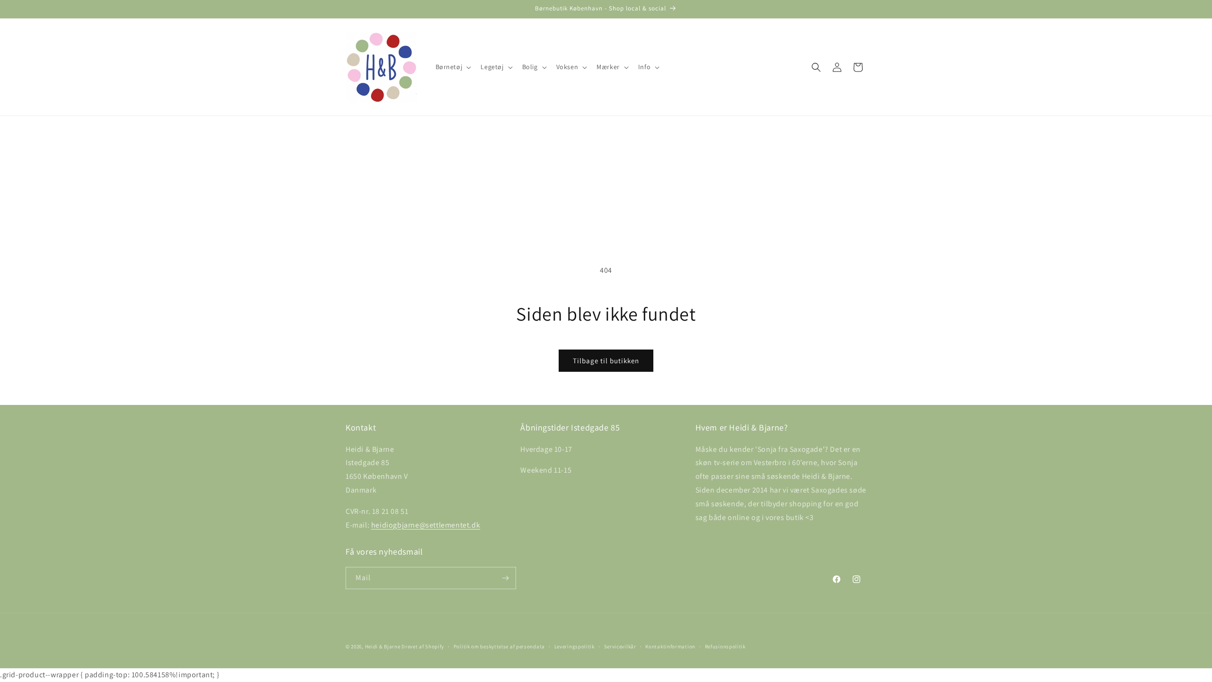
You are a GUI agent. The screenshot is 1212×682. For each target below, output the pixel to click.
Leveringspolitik (574, 646)
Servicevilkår (620, 646)
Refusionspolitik (725, 646)
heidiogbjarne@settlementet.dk (425, 525)
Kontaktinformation (670, 646)
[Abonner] (505, 578)
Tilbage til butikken (606, 360)
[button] (452, 67)
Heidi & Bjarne (383, 646)
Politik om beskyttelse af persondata (499, 646)
